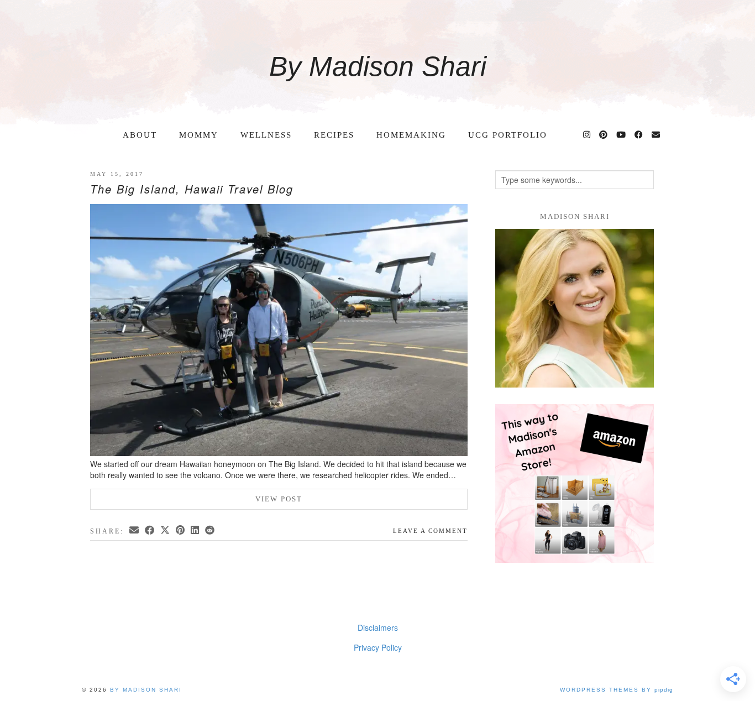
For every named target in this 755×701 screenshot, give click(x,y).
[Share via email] (135, 530)
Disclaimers (378, 627)
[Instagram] (587, 134)
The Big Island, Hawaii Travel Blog (191, 189)
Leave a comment (430, 530)
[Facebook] (639, 134)
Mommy (198, 134)
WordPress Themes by (616, 690)
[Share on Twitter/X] (166, 530)
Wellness (266, 134)
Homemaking (411, 134)
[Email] (656, 134)
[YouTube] (621, 134)
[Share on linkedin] (195, 530)
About (140, 134)
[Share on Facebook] (150, 530)
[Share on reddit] (210, 530)
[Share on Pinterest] (181, 530)
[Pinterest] (604, 134)
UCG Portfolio (507, 134)
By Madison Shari (377, 66)
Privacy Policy (378, 647)
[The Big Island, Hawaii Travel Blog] (279, 331)
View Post (278, 499)
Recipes (334, 134)
